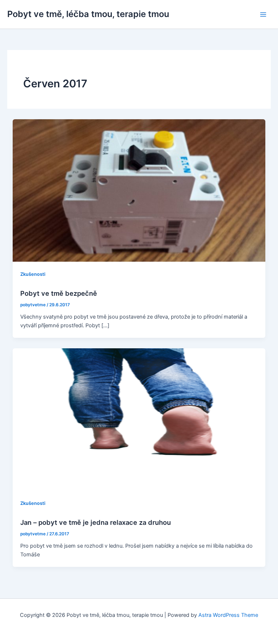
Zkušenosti (32, 274)
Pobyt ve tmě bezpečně (58, 293)
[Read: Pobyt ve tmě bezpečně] (139, 190)
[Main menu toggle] (263, 14)
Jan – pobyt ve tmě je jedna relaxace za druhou (95, 522)
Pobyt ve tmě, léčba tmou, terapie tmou (88, 14)
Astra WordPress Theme (228, 615)
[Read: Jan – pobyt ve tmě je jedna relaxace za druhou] (139, 419)
